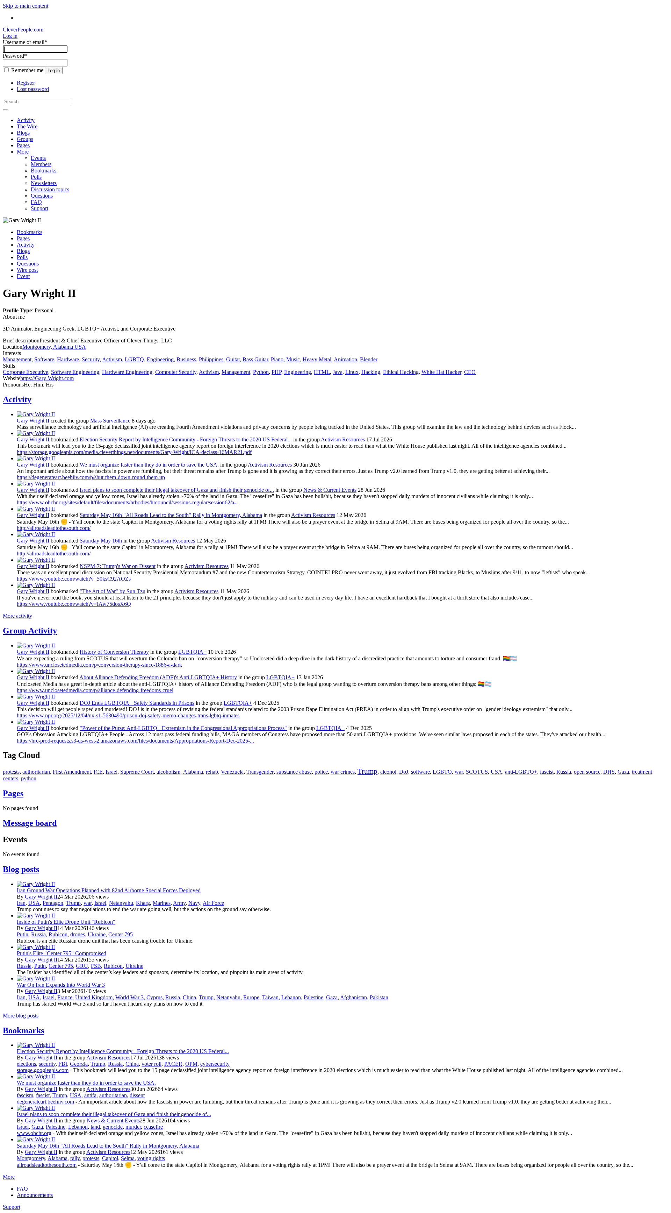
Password (15, 56)
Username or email (25, 42)
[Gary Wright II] (36, 414)
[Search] (5, 110)
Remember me (27, 70)
